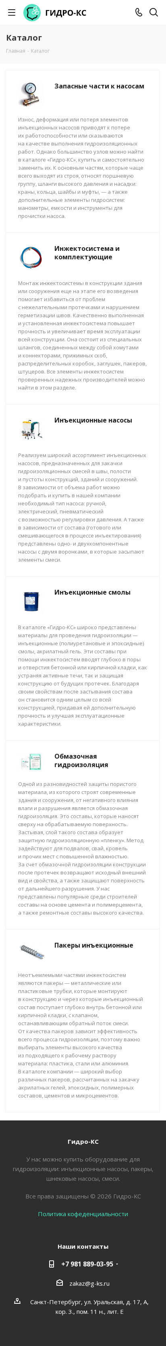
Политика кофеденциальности (83, 1214)
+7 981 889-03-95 (87, 1264)
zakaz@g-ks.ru (89, 1283)
